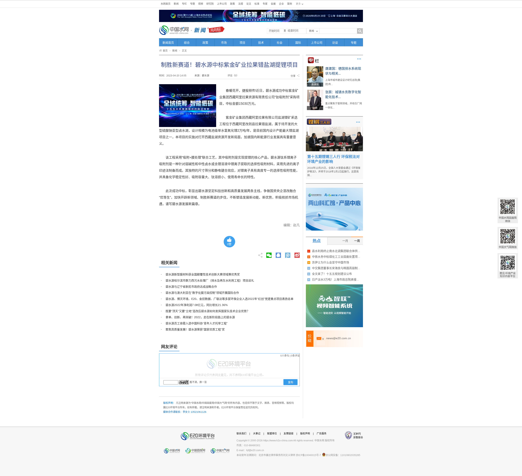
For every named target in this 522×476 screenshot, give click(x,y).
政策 (232, 3)
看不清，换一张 (198, 382)
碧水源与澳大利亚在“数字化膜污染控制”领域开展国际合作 (202, 292)
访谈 (335, 42)
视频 (200, 3)
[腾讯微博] (288, 254)
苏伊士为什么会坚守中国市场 (330, 262)
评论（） (233, 75)
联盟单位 (272, 433)
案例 (289, 3)
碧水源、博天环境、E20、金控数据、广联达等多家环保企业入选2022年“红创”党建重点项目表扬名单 (229, 298)
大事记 (256, 433)
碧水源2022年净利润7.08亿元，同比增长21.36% (197, 305)
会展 (273, 3)
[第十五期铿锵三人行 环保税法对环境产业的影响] (334, 128)
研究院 (210, 3)
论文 (248, 3)
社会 (279, 42)
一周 (357, 240)
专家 (265, 3)
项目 (242, 42)
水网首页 (165, 3)
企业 (281, 3)
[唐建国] (315, 67)
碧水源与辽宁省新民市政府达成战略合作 (191, 286)
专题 (192, 3)
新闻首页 (168, 42)
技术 (261, 42)
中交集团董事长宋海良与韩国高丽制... (336, 268)
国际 (298, 42)
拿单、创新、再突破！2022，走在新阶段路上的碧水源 (200, 317)
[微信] (269, 254)
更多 (359, 59)
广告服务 (321, 433)
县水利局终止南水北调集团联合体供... (336, 251)
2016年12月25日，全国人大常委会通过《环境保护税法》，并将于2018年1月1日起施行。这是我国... (333, 172)
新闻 (176, 3)
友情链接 (288, 433)
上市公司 (222, 3)
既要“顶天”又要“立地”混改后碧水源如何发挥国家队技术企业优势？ (208, 311)
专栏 (184, 3)
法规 (240, 3)
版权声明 (305, 433)
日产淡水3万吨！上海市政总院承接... (335, 279)
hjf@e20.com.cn (255, 450)
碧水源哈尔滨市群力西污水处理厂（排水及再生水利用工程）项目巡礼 (210, 280)
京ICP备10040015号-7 (308, 455)
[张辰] (315, 91)
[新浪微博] (297, 254)
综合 (187, 42)
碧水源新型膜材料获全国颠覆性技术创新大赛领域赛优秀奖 (203, 274)
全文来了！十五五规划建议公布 (332, 273)
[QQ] (278, 254)
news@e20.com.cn (338, 338)
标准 (256, 3)
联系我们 (241, 433)
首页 (165, 50)
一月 (345, 240)
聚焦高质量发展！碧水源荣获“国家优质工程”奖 (195, 329)
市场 (224, 42)
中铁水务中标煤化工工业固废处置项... (336, 256)
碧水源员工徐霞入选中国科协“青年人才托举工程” (197, 323)
